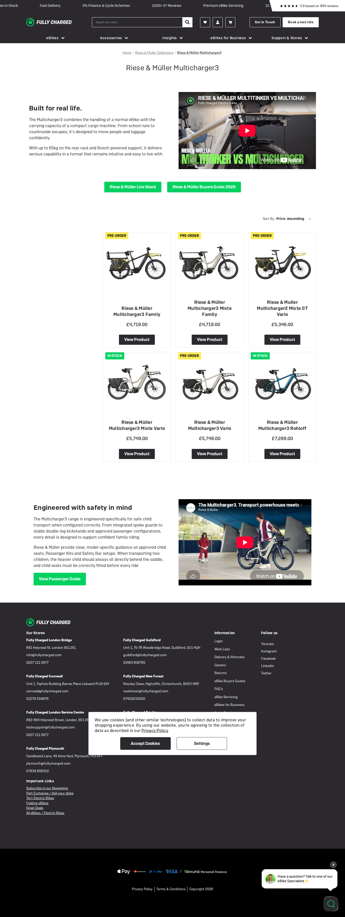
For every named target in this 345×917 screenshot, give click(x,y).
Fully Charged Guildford (142, 640)
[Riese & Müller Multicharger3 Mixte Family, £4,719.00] (209, 261)
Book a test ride (300, 22)
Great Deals (34, 808)
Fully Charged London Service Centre (55, 712)
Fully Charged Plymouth (45, 748)
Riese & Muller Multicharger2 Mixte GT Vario (282, 308)
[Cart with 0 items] (230, 22)
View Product (137, 339)
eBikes (52, 38)
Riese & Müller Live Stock (133, 187)
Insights (169, 38)
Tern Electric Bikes (40, 798)
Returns (220, 673)
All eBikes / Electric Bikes (45, 813)
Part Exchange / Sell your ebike (49, 793)
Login (218, 641)
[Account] (205, 22)
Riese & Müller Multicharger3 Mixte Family (210, 308)
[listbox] (295, 218)
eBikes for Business (228, 38)
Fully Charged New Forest (143, 676)
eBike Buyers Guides (229, 681)
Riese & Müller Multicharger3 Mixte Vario (137, 425)
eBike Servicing (226, 697)
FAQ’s (218, 689)
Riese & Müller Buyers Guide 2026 (204, 187)
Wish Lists (222, 649)
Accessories (111, 38)
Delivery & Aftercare (229, 657)
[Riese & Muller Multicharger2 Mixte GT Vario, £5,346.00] (282, 261)
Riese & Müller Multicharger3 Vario (209, 425)
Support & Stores (287, 38)
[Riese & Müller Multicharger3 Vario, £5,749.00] (209, 381)
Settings (202, 743)
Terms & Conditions (171, 889)
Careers (220, 665)
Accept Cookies (145, 743)
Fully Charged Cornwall (44, 676)
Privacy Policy (142, 889)
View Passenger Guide (60, 579)
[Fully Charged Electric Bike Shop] (59, 22)
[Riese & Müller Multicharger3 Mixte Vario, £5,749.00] (136, 381)
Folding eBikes (37, 803)
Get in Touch (265, 22)
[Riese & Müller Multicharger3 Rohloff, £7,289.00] (282, 381)
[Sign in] (218, 22)
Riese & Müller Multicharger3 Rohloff (282, 425)
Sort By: (269, 219)
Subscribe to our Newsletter (47, 788)
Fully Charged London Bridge (49, 640)
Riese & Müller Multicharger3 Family (136, 311)
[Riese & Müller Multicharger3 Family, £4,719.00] (136, 261)
